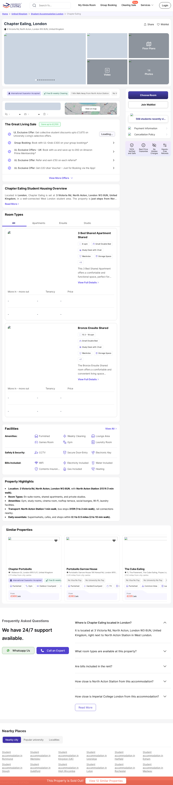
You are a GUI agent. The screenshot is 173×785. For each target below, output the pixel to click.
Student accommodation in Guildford (40, 767)
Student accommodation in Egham (153, 755)
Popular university (34, 739)
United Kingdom (19, 14)
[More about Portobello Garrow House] (92, 554)
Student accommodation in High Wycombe (68, 767)
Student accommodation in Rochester (125, 767)
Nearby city (11, 739)
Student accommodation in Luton (96, 767)
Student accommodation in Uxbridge (96, 755)
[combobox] (50, 5)
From (15, 595)
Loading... (107, 134)
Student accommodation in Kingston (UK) (68, 755)
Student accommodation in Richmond (12, 755)
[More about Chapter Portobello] (33, 554)
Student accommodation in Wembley (40, 755)
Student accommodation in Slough (12, 767)
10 (54, 79)
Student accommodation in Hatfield (125, 755)
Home (5, 14)
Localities (54, 739)
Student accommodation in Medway (153, 767)
